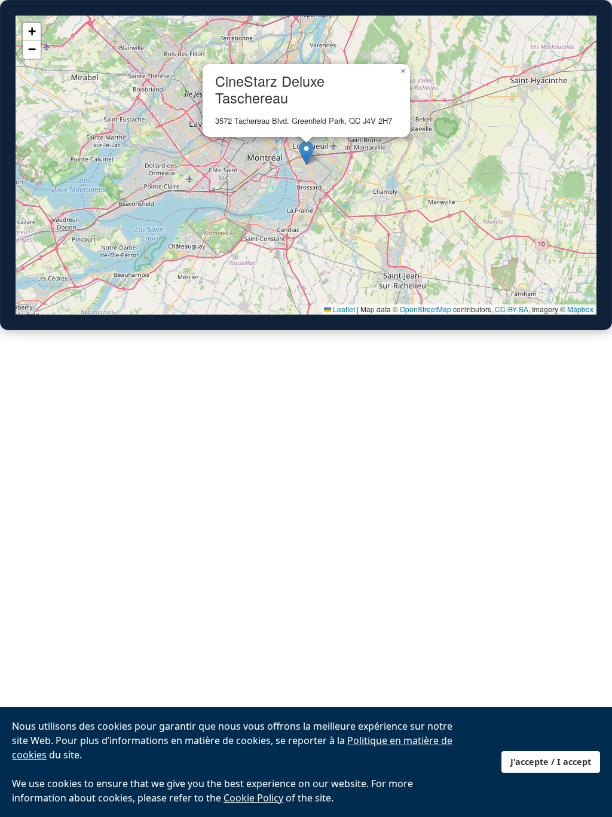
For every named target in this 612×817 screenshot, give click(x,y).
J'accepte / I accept (550, 761)
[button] (306, 153)
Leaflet (343, 309)
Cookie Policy (253, 797)
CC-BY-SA (511, 309)
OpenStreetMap (425, 309)
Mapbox (580, 309)
